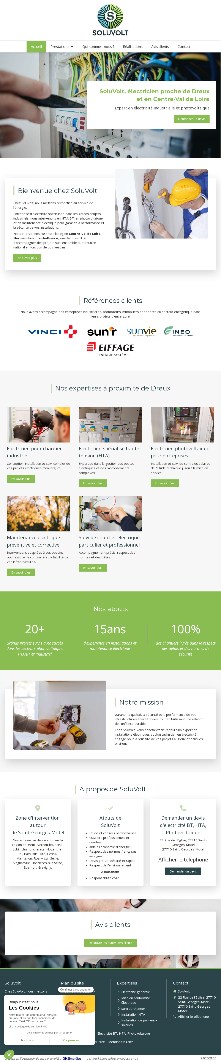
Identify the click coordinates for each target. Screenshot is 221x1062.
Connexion (208, 1058)
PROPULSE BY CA (127, 1058)
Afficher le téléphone (183, 859)
